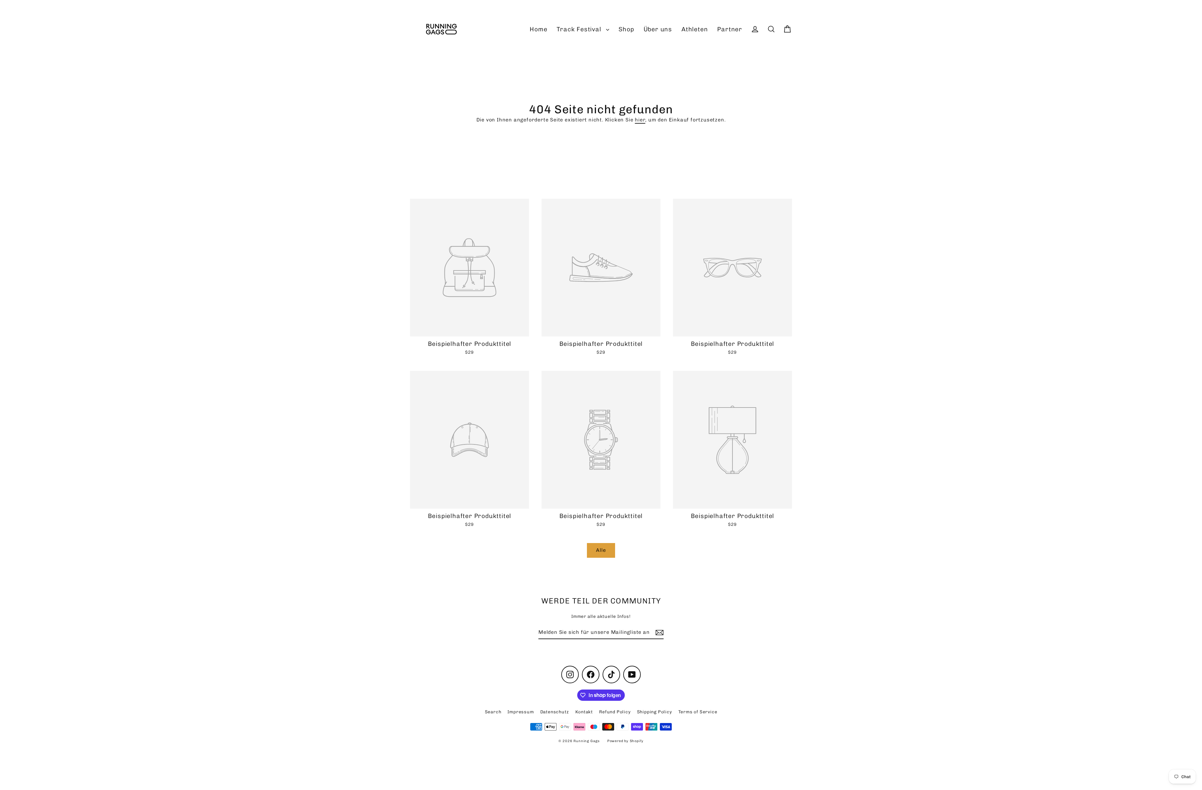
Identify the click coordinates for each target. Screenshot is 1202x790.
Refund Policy (614, 712)
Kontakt (584, 712)
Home (538, 29)
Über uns (658, 29)
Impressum (520, 712)
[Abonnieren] (659, 632)
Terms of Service (697, 712)
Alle (601, 550)
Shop (626, 29)
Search (493, 712)
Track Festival (580, 29)
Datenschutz (554, 712)
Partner (729, 29)
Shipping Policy (654, 712)
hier (640, 120)
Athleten (694, 29)
